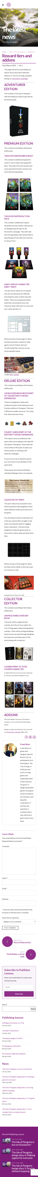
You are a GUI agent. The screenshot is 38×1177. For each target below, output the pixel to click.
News (4, 52)
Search (4, 1004)
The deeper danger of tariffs (12, 1038)
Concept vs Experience (10, 1031)
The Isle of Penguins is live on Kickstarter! (17, 1069)
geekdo (16, 375)
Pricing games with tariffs (11, 1046)
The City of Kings (17, 52)
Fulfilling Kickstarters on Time (13, 1023)
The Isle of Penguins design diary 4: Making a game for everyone (23, 1155)
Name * (5, 878)
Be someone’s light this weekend (13, 1054)
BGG (11, 375)
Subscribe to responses (10, 918)
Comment (5, 846)
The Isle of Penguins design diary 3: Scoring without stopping (23, 1168)
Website (5, 899)
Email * (4, 888)
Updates (31, 52)
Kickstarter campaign (20, 79)
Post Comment (10, 928)
